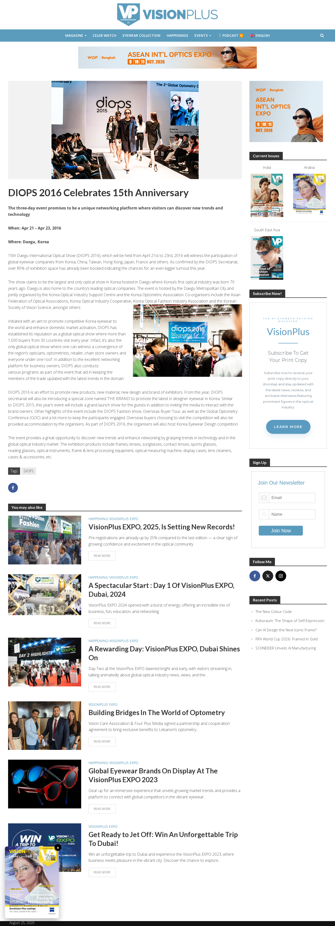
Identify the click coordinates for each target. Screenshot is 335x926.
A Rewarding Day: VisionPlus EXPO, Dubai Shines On (164, 653)
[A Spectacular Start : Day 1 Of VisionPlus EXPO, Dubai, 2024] (44, 594)
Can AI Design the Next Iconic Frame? (286, 629)
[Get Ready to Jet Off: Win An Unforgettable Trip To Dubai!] (44, 847)
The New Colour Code (274, 611)
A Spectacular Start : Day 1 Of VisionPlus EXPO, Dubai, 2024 (161, 589)
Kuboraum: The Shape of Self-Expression (290, 620)
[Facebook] (254, 576)
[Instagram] (280, 576)
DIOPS (29, 471)
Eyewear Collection (141, 35)
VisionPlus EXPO (123, 518)
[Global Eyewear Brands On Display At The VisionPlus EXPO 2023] (44, 783)
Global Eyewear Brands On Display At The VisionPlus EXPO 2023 (153, 775)
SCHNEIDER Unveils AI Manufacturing (286, 648)
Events (201, 35)
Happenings (177, 35)
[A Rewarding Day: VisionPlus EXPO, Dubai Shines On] (44, 661)
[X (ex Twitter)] (267, 576)
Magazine (74, 35)
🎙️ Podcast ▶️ (230, 35)
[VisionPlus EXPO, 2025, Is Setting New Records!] (44, 539)
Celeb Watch (104, 35)
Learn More (288, 427)
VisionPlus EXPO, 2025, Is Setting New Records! (162, 527)
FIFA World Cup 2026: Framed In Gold (287, 638)
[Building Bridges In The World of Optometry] (44, 725)
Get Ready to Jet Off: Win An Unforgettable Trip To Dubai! (163, 838)
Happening (98, 518)
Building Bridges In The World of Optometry (157, 712)
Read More (102, 556)
